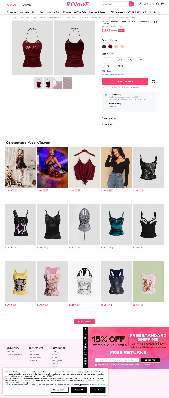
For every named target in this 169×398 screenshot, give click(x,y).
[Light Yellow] (122, 46)
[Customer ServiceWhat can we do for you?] (157, 3)
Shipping (54, 352)
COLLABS (67, 12)
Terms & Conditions (142, 365)
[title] (84, 142)
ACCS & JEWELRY (118, 12)
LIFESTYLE (147, 12)
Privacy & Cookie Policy (120, 365)
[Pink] (116, 46)
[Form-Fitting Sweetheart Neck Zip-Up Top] (116, 167)
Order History (34, 355)
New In (34, 12)
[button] (153, 81)
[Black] (104, 46)
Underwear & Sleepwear (98, 12)
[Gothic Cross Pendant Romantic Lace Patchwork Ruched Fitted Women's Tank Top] (116, 224)
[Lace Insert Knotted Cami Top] (84, 167)
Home (14, 17)
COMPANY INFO (13, 348)
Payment (54, 364)
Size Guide (55, 367)
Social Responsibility (14, 355)
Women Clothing (37, 17)
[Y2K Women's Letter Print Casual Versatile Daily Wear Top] (116, 281)
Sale (41, 12)
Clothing (57, 12)
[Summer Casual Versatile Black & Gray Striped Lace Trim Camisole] (52, 224)
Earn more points (35, 358)
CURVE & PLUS (80, 12)
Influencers (11, 352)
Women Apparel (23, 17)
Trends (48, 12)
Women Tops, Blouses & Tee (54, 17)
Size (107, 54)
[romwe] (77, 3)
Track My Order (56, 361)
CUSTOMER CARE (36, 348)
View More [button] (84, 321)
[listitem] (20, 174)
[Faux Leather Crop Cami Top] (52, 167)
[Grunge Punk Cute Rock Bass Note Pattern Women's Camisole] (20, 224)
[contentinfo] (8, 190)
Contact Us (33, 352)
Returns (54, 355)
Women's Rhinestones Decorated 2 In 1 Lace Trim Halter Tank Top (125, 23)
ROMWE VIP (33, 361)
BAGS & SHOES (134, 12)
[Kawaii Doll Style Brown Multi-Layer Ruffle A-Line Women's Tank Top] (20, 167)
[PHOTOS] (53, 48)
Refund (54, 358)
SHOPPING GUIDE (58, 348)
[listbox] (140, 3)
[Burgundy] (110, 46)
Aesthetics (24, 12)
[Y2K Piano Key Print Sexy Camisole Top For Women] (148, 224)
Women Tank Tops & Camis (76, 17)
